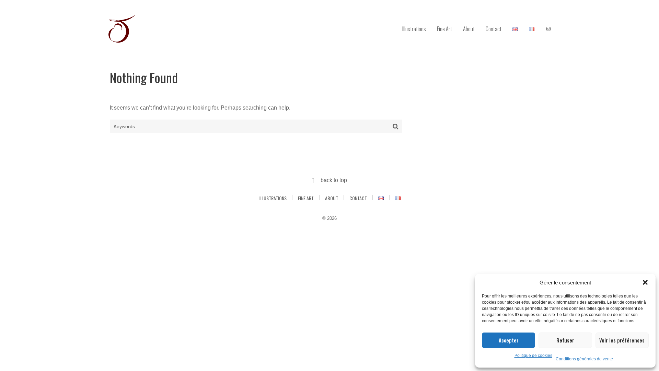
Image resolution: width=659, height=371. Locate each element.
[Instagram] (548, 29)
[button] (645, 282)
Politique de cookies (533, 355)
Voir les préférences (622, 340)
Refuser (565, 340)
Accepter (509, 340)
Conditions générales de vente (584, 359)
